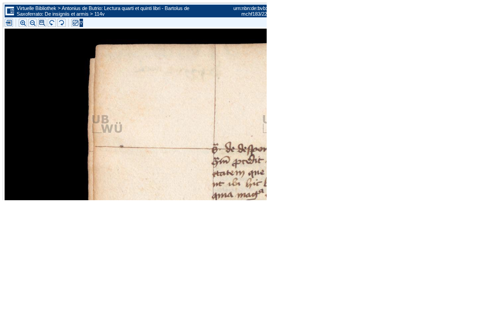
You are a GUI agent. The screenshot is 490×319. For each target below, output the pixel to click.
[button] (42, 23)
